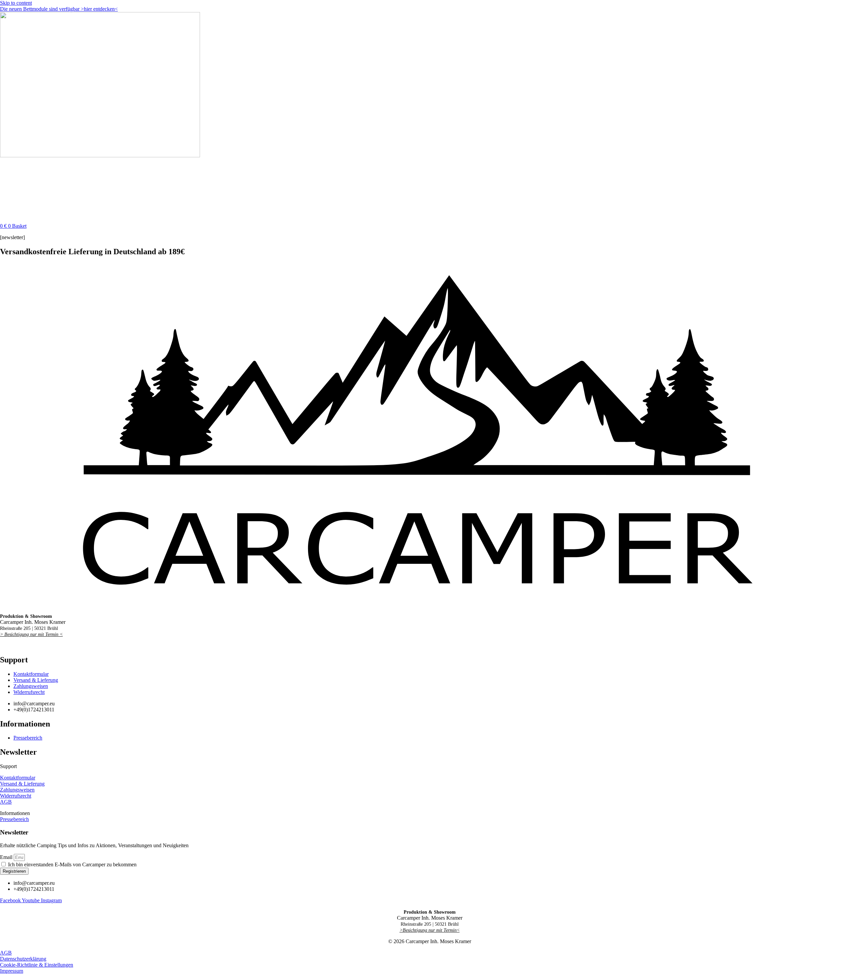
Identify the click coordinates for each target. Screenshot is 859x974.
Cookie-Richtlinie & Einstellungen (36, 965)
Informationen (15, 813)
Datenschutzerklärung (23, 959)
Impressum (11, 971)
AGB (6, 802)
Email (7, 857)
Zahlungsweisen (17, 790)
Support (8, 766)
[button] (429, 766)
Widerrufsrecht (15, 796)
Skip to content (16, 3)
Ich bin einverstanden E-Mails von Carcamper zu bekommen (72, 864)
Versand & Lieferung (22, 784)
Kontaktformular (17, 777)
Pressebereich (14, 819)
